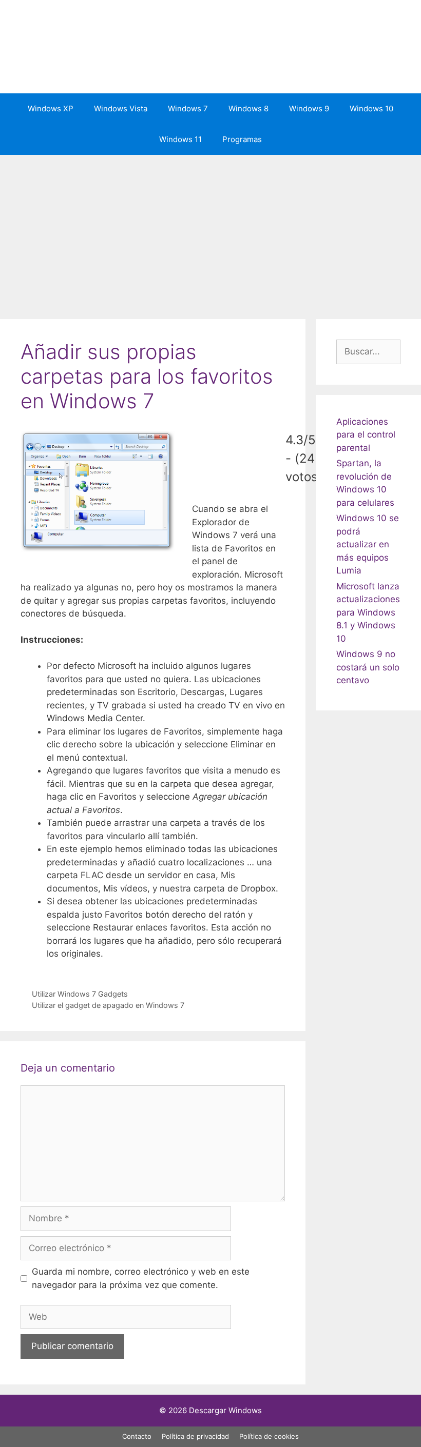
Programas (242, 139)
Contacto (136, 1436)
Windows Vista (120, 108)
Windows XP (50, 108)
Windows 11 (180, 139)
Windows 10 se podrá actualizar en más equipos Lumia (367, 544)
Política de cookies (269, 1436)
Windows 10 (371, 108)
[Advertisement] (210, 232)
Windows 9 (309, 108)
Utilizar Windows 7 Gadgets (80, 993)
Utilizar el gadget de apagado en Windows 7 (108, 1005)
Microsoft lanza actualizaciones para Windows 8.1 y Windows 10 (368, 612)
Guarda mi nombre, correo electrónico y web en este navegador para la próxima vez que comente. (141, 1278)
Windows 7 (188, 108)
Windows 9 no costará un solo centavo (367, 667)
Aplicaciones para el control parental (365, 435)
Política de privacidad (195, 1436)
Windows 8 (248, 108)
